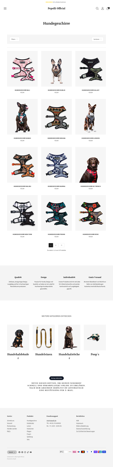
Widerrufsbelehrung (82, 426)
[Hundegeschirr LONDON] (90, 117)
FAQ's (8, 431)
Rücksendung (11, 426)
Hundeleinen (43, 354)
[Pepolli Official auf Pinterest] (22, 452)
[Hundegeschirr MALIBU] (22, 165)
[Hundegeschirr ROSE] (90, 213)
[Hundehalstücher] (69, 337)
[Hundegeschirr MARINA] (56, 165)
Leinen (29, 426)
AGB (77, 421)
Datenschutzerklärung (83, 429)
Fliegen (29, 431)
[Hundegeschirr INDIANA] (56, 117)
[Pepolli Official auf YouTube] (31, 452)
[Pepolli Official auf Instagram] (25, 452)
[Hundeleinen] (44, 337)
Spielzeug (30, 437)
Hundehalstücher (69, 356)
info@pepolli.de (51, 421)
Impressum (79, 423)
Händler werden (12, 429)
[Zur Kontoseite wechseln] (102, 8)
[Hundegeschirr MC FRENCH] (90, 165)
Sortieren (96, 39)
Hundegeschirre (32, 421)
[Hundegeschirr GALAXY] (90, 69)
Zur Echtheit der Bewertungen (85, 431)
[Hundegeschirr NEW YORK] (22, 213)
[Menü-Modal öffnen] (5, 8)
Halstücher (30, 429)
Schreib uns (10, 421)
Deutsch (11, 452)
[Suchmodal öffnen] (97, 8)
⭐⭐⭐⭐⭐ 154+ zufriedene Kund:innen (56, 2)
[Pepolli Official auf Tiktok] (28, 452)
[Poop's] (95, 337)
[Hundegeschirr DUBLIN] (56, 69)
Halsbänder (30, 423)
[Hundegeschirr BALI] (22, 69)
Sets (28, 439)
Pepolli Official (20, 456)
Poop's (95, 354)
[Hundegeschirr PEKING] (56, 213)
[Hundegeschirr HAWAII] (22, 117)
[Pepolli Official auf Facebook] (19, 452)
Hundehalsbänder (18, 356)
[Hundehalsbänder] (18, 337)
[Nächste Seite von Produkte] (61, 245)
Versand (9, 423)
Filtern (13, 39)
